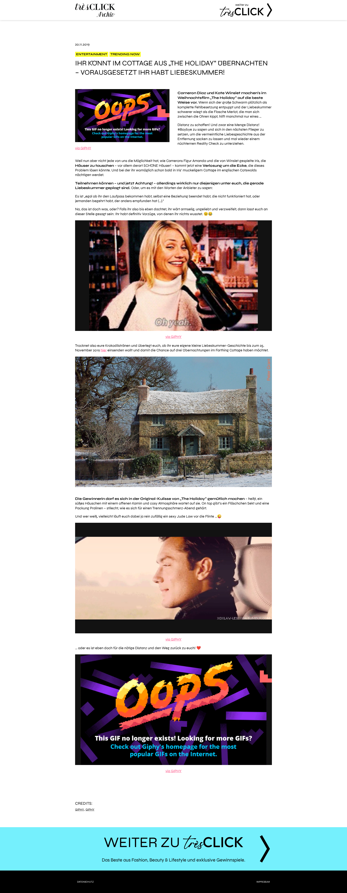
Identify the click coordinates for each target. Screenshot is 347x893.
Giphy (79, 809)
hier (104, 350)
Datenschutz (85, 881)
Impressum (263, 881)
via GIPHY (83, 148)
